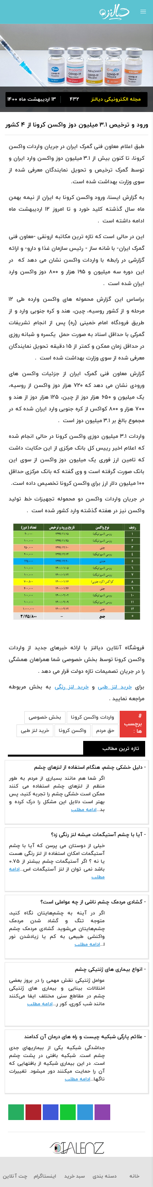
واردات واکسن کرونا (92, 717)
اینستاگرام (45, 1176)
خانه (134, 1176)
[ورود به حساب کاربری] (9, 11)
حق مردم (105, 730)
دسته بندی (105, 1176)
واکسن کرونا (72, 730)
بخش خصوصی (45, 717)
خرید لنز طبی (114, 687)
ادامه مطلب (84, 809)
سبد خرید (74, 1176)
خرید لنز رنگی (72, 687)
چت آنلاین (15, 1176)
